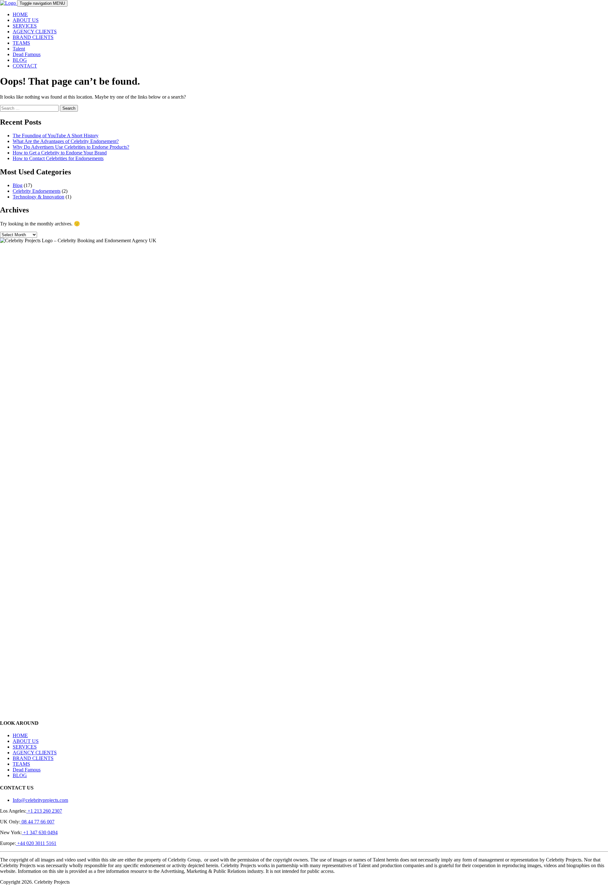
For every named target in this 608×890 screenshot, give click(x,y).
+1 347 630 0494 (40, 832)
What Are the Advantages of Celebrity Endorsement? (66, 141)
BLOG (20, 60)
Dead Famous (27, 54)
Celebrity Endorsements (36, 191)
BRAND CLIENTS (33, 37)
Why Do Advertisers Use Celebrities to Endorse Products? (71, 147)
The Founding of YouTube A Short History (55, 135)
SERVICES (25, 26)
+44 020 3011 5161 (36, 843)
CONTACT (25, 65)
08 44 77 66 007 (37, 821)
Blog (17, 185)
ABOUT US (26, 20)
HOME (20, 14)
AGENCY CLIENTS (35, 31)
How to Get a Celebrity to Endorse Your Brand (60, 152)
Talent (19, 48)
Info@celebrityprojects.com (40, 800)
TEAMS (21, 43)
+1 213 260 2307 (44, 811)
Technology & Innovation (38, 196)
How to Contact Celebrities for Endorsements (58, 158)
